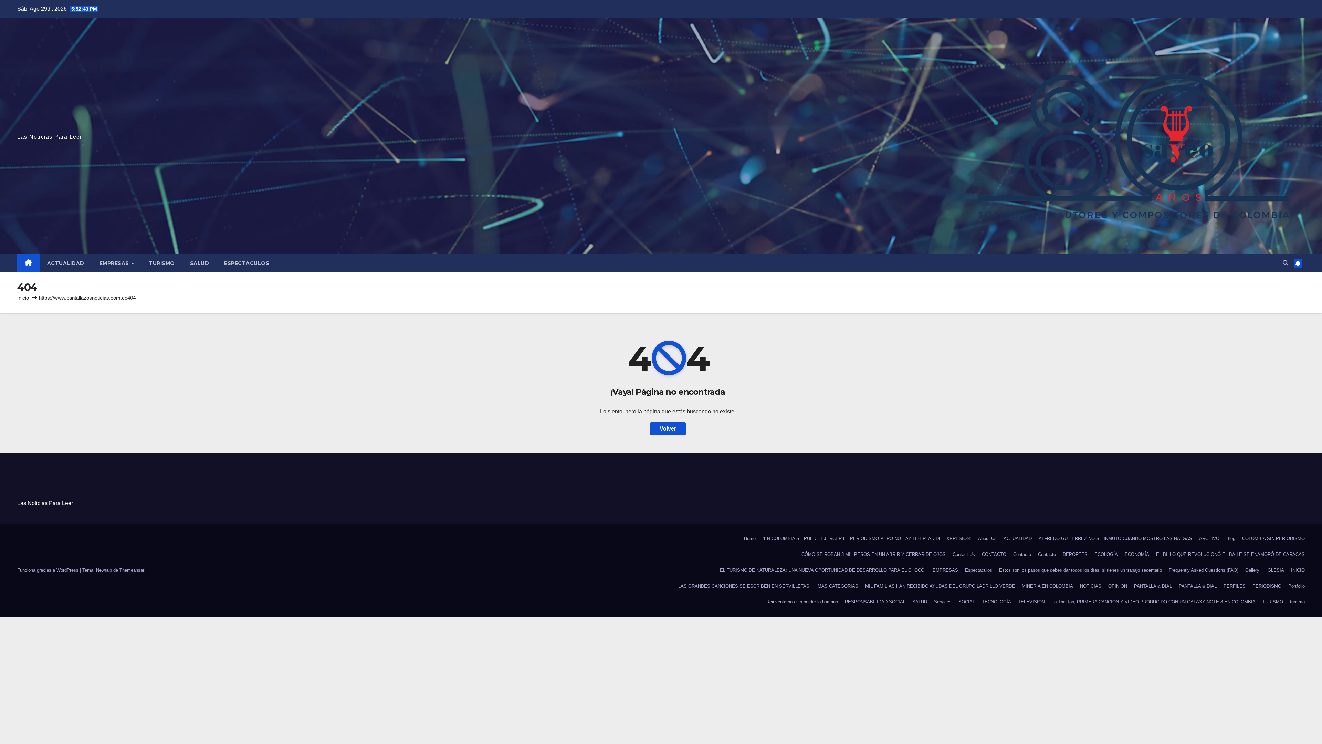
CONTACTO (994, 554)
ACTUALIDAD (65, 263)
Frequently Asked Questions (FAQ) (1203, 570)
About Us (987, 538)
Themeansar (131, 570)
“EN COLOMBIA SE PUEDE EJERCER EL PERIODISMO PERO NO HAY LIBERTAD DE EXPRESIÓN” (867, 538)
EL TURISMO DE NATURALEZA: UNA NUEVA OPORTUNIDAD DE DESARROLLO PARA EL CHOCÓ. (823, 570)
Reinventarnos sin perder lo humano (802, 601)
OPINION (1117, 586)
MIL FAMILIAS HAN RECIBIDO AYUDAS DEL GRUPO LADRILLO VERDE (940, 586)
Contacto (1022, 554)
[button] (1285, 263)
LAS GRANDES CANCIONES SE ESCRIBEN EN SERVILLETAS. (744, 586)
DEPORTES (1075, 554)
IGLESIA (1275, 570)
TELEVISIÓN (1031, 601)
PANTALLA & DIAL (1153, 586)
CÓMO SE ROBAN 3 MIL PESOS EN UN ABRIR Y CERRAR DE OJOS (873, 554)
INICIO (1298, 570)
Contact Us (964, 554)
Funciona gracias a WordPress (48, 570)
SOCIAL (966, 601)
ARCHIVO (1209, 538)
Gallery (1252, 570)
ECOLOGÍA (1106, 554)
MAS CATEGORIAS (838, 586)
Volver (668, 429)
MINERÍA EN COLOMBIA (1047, 586)
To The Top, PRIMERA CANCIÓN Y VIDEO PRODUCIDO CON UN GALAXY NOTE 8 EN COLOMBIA (1154, 601)
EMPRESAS (115, 263)
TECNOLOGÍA (996, 601)
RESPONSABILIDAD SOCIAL (875, 601)
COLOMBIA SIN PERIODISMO (1273, 538)
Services (943, 601)
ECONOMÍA (1137, 554)
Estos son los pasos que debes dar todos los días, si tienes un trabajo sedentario (1080, 570)
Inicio (23, 298)
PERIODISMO (1266, 586)
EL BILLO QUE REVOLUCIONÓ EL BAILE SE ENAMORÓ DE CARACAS (1230, 554)
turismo (1297, 601)
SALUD (199, 263)
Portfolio (1296, 586)
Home (750, 538)
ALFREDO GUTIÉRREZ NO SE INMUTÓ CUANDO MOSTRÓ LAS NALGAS (1115, 538)
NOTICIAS (1090, 586)
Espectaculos (246, 263)
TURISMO (162, 263)
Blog (1230, 538)
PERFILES (1235, 586)
